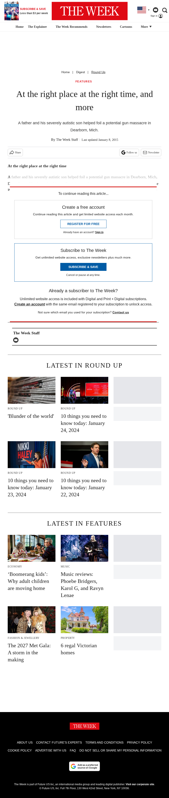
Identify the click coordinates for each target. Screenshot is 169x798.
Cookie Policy (20, 750)
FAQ (73, 750)
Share (18, 152)
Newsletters (103, 26)
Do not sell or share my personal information (120, 750)
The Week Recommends (71, 26)
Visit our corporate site (140, 784)
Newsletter (153, 152)
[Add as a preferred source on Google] (84, 766)
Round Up (98, 72)
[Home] (19, 27)
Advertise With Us (50, 750)
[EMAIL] (17, 340)
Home (65, 72)
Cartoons (126, 26)
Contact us (120, 312)
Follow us (132, 152)
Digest (80, 72)
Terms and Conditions (104, 742)
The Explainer (37, 26)
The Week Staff (67, 139)
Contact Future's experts (59, 742)
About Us (25, 742)
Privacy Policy (139, 742)
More (145, 26)
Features (83, 81)
